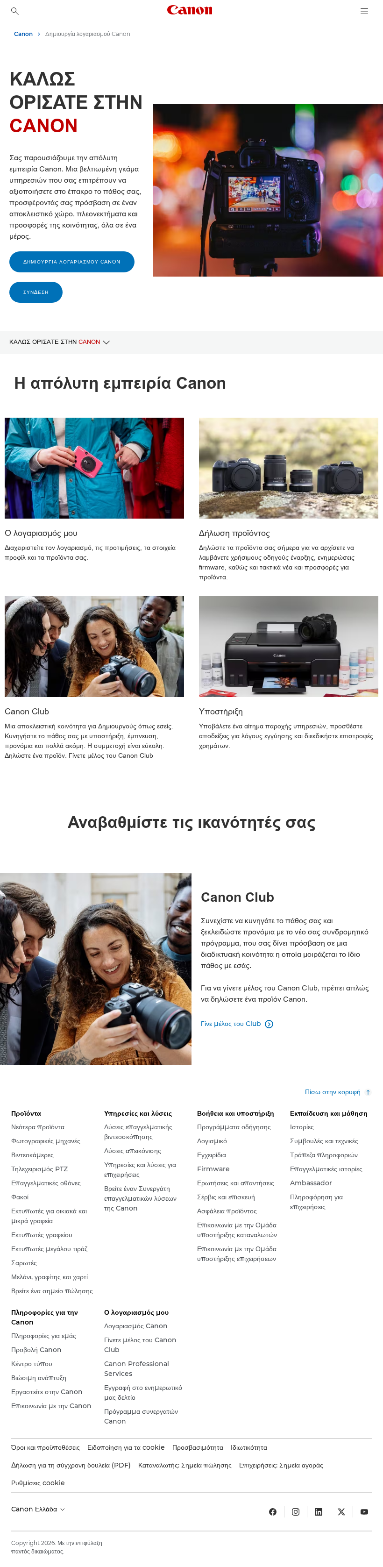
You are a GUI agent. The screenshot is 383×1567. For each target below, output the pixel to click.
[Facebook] (273, 1512)
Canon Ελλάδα (35, 1509)
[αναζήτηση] (14, 11)
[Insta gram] (295, 1512)
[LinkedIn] (318, 1512)
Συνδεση (36, 292)
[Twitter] (341, 1512)
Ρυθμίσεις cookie (38, 1483)
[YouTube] (364, 1512)
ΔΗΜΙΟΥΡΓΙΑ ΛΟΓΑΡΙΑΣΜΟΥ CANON (72, 262)
